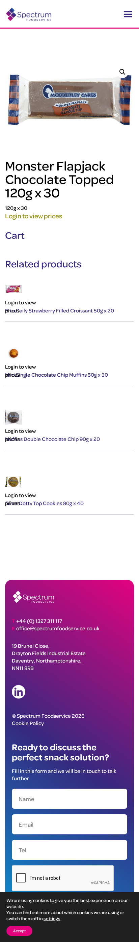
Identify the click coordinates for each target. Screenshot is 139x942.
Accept (19, 930)
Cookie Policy (28, 723)
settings (52, 918)
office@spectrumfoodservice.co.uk (58, 628)
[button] (122, 72)
